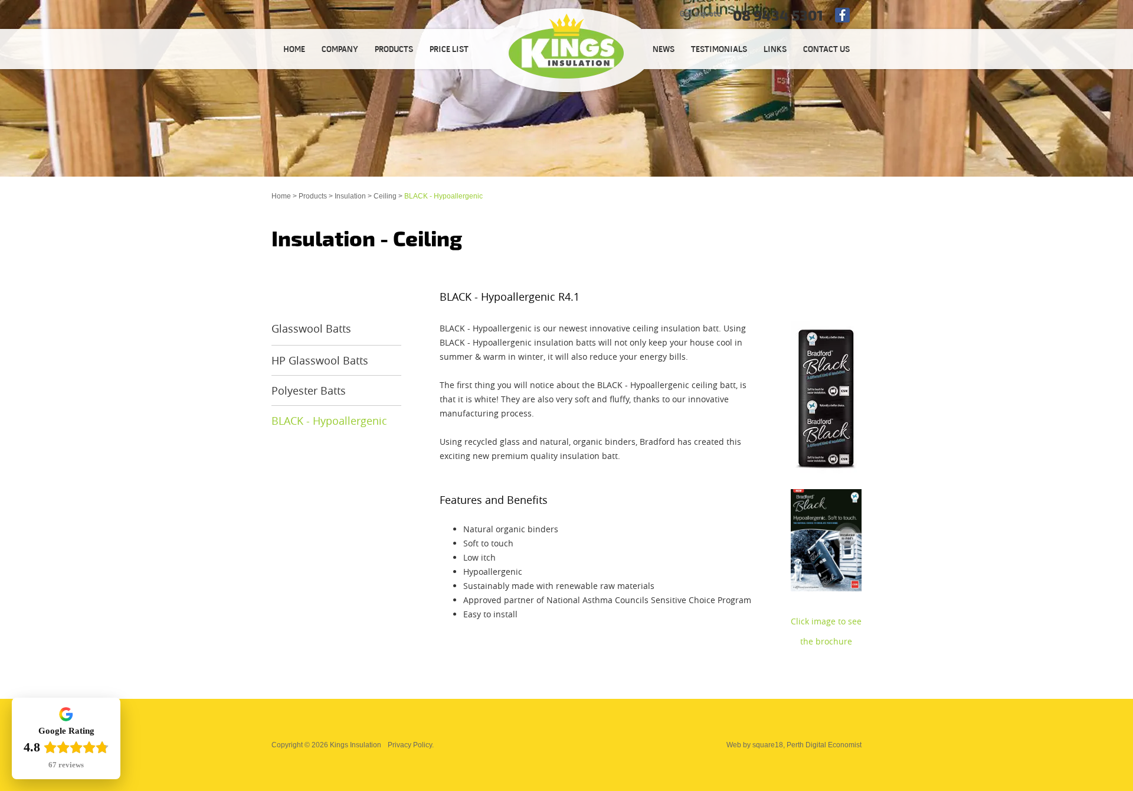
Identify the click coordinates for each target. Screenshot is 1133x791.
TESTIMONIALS (719, 50)
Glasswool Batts (311, 328)
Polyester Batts (308, 390)
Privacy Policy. (411, 745)
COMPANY (340, 50)
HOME (294, 50)
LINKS (775, 50)
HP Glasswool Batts (319, 360)
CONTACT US (826, 50)
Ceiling (385, 196)
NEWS (663, 50)
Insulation (350, 196)
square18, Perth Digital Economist (807, 745)
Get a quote (700, 14)
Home (281, 196)
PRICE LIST (449, 50)
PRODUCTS (394, 50)
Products (313, 196)
